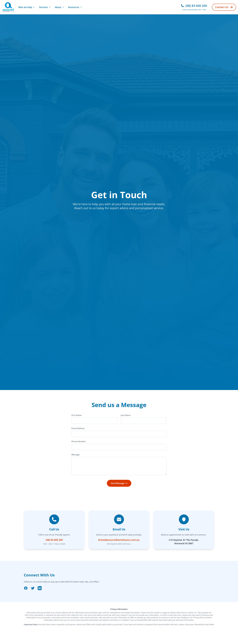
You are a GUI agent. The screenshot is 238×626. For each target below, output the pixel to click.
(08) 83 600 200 (54, 540)
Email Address (78, 428)
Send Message (117, 483)
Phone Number (78, 441)
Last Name (125, 415)
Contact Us (221, 7)
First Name (76, 415)
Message (75, 454)
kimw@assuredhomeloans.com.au (119, 540)
